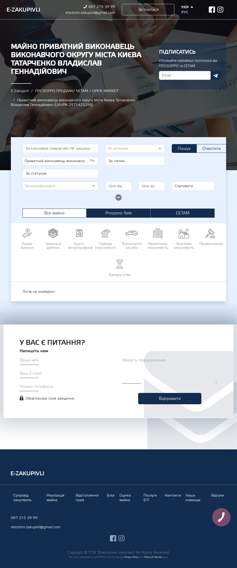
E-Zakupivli (20, 91)
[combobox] (135, 148)
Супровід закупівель (22, 497)
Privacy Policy (131, 557)
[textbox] (133, 148)
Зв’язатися (148, 9)
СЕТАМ (183, 213)
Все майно (54, 213)
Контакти (173, 495)
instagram (220, 9)
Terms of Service (152, 557)
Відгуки (217, 495)
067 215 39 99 (101, 6)
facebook (212, 9)
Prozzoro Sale (118, 213)
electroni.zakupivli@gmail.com (90, 12)
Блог (111, 495)
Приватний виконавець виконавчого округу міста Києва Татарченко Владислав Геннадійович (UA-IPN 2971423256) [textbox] (59, 160)
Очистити (212, 148)
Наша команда (193, 497)
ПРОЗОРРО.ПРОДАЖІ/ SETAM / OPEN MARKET (76, 91)
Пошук (184, 148)
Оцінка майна (125, 497)
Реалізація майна (55, 497)
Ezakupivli (23, 10)
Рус (184, 12)
